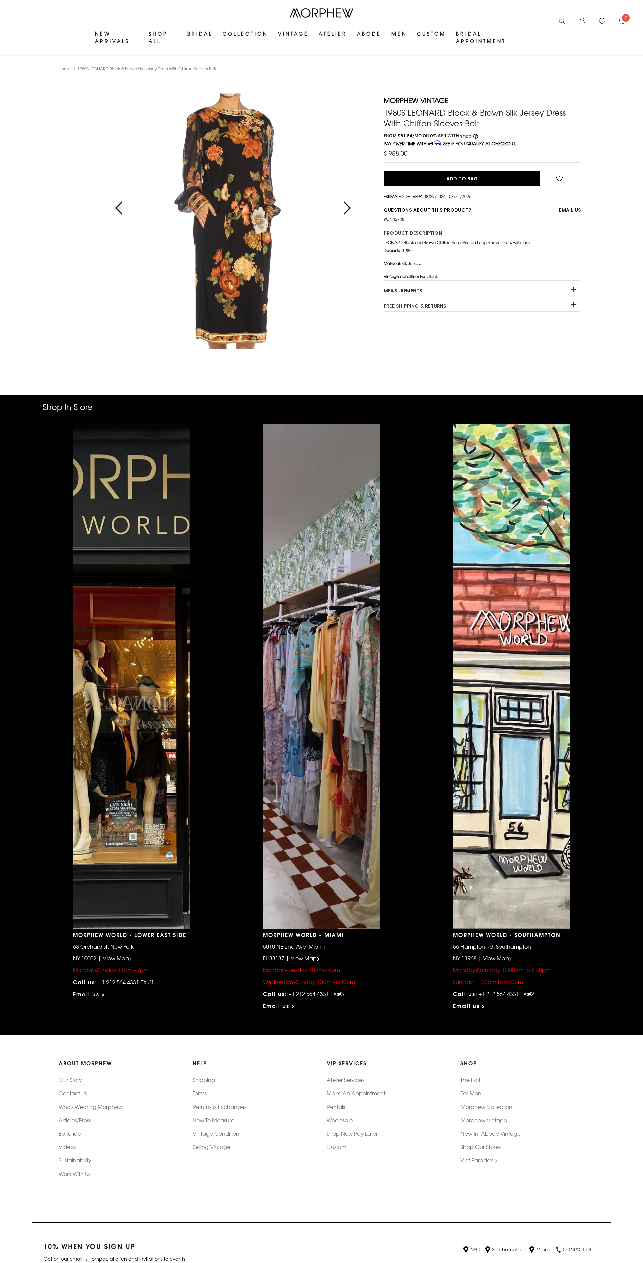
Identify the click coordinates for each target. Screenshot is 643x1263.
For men (470, 1093)
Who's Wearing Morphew (91, 1106)
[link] (562, 20)
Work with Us (74, 1174)
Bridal (200, 33)
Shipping (204, 1080)
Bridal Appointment (481, 37)
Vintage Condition (216, 1133)
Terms (200, 1093)
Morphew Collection (486, 1106)
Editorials (70, 1133)
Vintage (293, 33)
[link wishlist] (560, 178)
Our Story (70, 1080)
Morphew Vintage (483, 1120)
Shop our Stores (480, 1147)
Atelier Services (345, 1080)
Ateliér (333, 33)
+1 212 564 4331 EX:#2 (506, 994)
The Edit (470, 1080)
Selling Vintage (211, 1147)
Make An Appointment (356, 1093)
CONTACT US (577, 1249)
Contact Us (73, 1093)
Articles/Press (75, 1120)
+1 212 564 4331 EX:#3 (316, 994)
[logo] (321, 13)
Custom (431, 33)
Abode (369, 33)
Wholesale (340, 1120)
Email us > (89, 994)
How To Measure (213, 1120)
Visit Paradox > (479, 1160)
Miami (543, 1249)
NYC (475, 1249)
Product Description (413, 233)
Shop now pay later (352, 1133)
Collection (245, 33)
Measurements (403, 290)
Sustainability (75, 1160)
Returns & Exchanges (219, 1106)
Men (399, 33)
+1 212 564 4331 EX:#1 (126, 982)
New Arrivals (112, 37)
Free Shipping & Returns (415, 306)
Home (64, 69)
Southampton (508, 1249)
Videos (67, 1147)
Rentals (336, 1106)
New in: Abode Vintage (490, 1133)
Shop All (158, 37)
